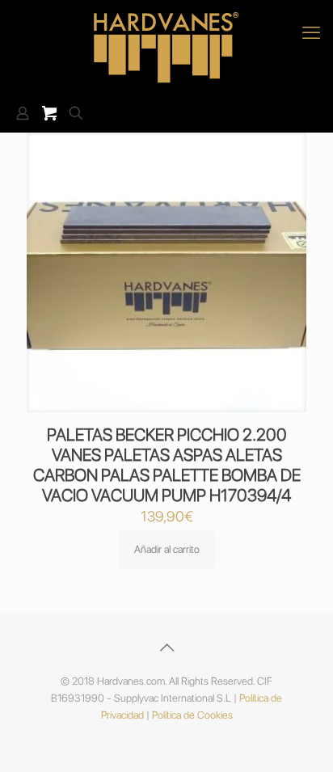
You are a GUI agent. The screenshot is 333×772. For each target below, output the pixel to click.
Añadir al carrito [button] (167, 549)
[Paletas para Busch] (166, 47)
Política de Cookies (192, 715)
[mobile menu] (311, 32)
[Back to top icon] (166, 647)
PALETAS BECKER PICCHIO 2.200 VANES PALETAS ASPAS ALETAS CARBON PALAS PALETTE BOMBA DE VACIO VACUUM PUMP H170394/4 (167, 464)
